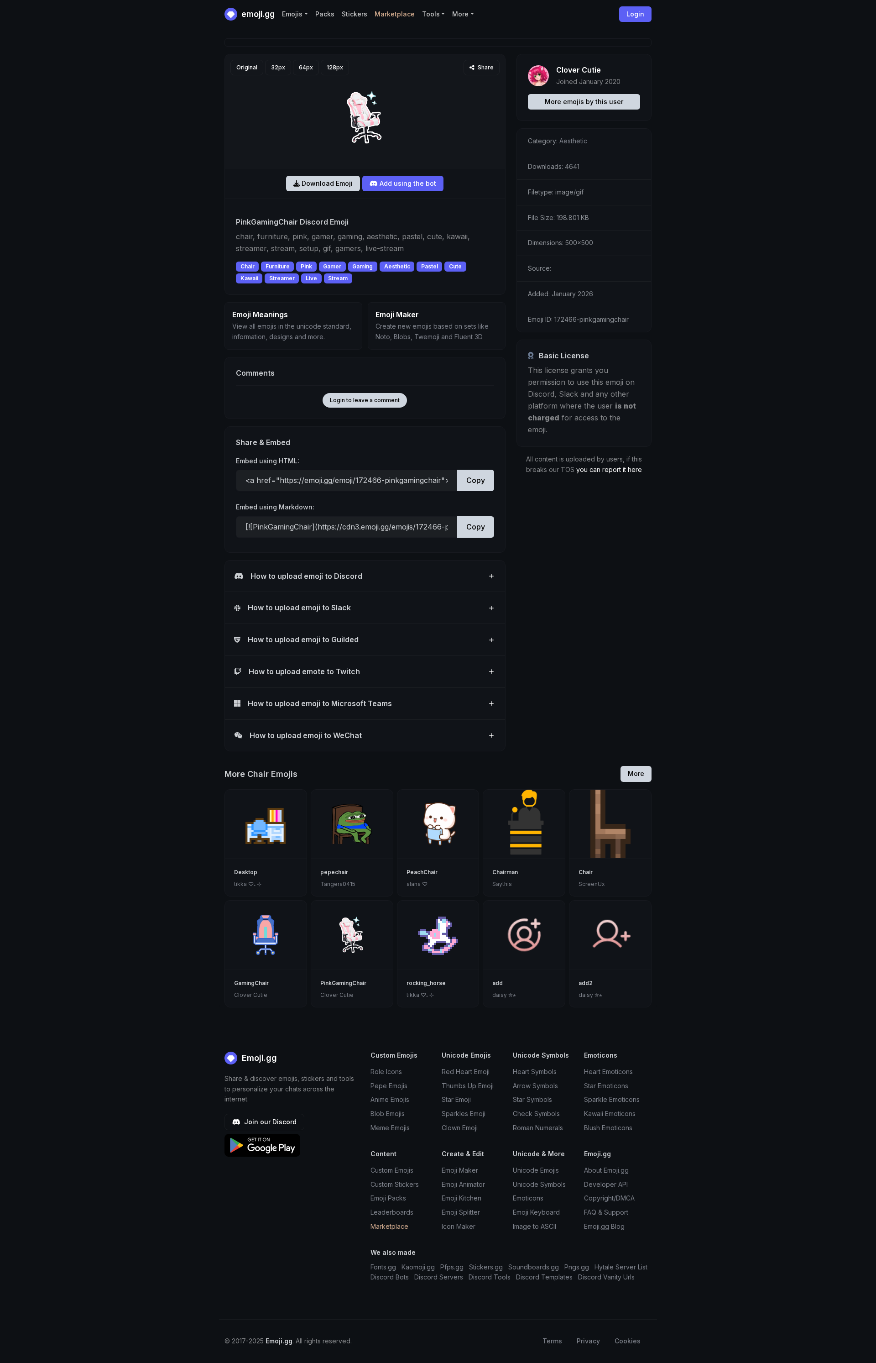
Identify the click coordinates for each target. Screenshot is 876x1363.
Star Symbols (532, 1099)
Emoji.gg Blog (604, 1226)
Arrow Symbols (535, 1086)
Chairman (505, 872)
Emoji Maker (460, 1170)
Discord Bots (389, 1277)
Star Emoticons (606, 1086)
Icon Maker (458, 1226)
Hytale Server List (620, 1267)
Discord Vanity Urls (606, 1277)
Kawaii (249, 278)
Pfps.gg (452, 1267)
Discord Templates (544, 1277)
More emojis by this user (584, 101)
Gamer (332, 266)
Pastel (429, 266)
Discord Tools (490, 1277)
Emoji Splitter (461, 1212)
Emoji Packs (388, 1198)
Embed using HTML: (267, 461)
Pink (306, 266)
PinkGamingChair (343, 983)
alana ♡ (417, 884)
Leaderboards (391, 1212)
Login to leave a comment (365, 400)
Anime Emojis (389, 1099)
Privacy (588, 1341)
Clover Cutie (578, 69)
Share (485, 67)
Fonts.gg (383, 1267)
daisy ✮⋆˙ (504, 994)
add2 (586, 983)
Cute (455, 266)
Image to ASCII (534, 1226)
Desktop (245, 872)
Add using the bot (407, 183)
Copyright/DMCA (609, 1198)
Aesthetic (397, 266)
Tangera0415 (337, 884)
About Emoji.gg (606, 1170)
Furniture (278, 266)
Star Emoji (456, 1099)
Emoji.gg (258, 1058)
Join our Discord (269, 1122)
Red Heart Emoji (466, 1071)
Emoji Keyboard (536, 1212)
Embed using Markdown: (275, 507)
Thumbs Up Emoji (468, 1086)
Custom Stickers (394, 1184)
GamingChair (251, 983)
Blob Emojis (387, 1113)
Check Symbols (536, 1113)
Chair (247, 266)
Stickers (354, 14)
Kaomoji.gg (418, 1267)
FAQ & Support (606, 1212)
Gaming (362, 266)
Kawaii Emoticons (610, 1113)
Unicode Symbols (539, 1184)
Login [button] (635, 14)
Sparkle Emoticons (612, 1099)
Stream (338, 278)
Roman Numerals (538, 1128)
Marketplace (395, 14)
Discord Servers (438, 1277)
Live (311, 278)
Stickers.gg (486, 1267)
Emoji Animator (463, 1184)
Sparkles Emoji (463, 1113)
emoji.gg (257, 14)
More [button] (460, 14)
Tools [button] (431, 14)
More (636, 773)
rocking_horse (426, 983)
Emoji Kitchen (461, 1198)
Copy (475, 480)
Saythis (502, 884)
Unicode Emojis (536, 1170)
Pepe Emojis (388, 1086)
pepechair (334, 872)
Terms (552, 1341)
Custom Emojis (391, 1170)
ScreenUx (592, 884)
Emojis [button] (292, 14)
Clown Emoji (460, 1128)
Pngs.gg (576, 1267)
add (497, 983)
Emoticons (528, 1198)
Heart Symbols (535, 1071)
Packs (324, 14)
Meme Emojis (390, 1128)
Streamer (282, 278)
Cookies (628, 1341)
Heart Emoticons (608, 1071)
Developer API (606, 1184)
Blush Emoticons (608, 1128)
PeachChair (422, 872)
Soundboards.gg (533, 1267)
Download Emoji (326, 183)
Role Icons (386, 1071)
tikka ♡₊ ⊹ (247, 884)
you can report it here (609, 469)
